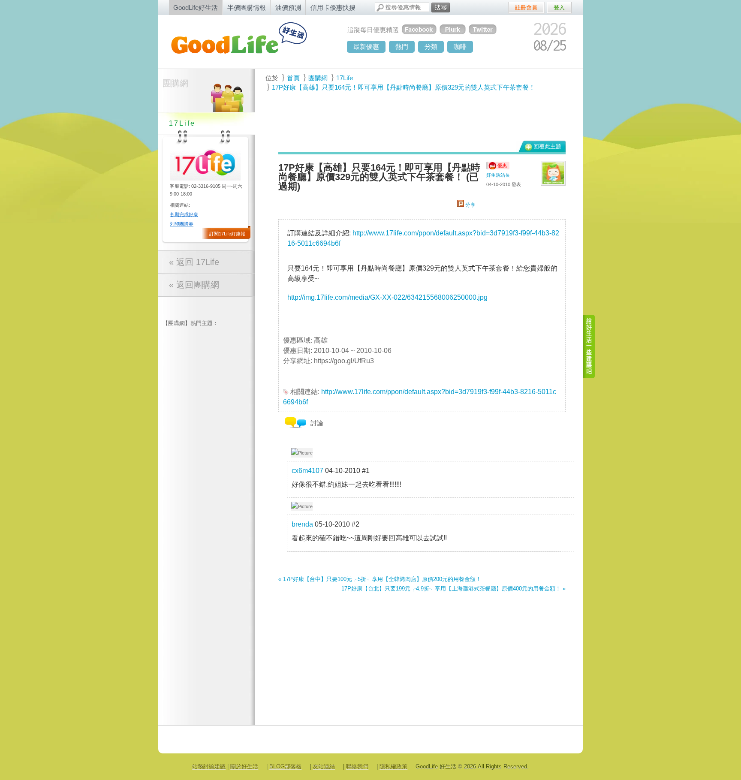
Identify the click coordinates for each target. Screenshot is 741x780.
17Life (344, 77)
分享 (470, 205)
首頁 (293, 77)
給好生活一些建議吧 (589, 346)
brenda (302, 524)
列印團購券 (181, 223)
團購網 (175, 83)
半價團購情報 (246, 7)
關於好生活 (244, 766)
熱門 (401, 46)
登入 (559, 7)
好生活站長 (498, 175)
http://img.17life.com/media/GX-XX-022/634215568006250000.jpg (387, 297)
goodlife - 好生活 (248, 41)
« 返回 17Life (194, 262)
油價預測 (288, 7)
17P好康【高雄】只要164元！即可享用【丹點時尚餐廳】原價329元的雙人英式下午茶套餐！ (403, 87)
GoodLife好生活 (195, 7)
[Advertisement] (417, 116)
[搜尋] (440, 7)
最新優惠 (366, 46)
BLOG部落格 (285, 766)
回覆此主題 (547, 146)
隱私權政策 (393, 766)
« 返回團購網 (194, 284)
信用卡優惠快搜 (332, 7)
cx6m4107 (307, 470)
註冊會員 (526, 7)
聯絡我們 (357, 766)
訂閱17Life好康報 (227, 233)
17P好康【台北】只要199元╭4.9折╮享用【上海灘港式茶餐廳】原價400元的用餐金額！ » (453, 588)
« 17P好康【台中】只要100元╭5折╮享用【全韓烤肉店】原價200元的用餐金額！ (379, 579)
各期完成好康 (184, 214)
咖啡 (460, 46)
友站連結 (324, 766)
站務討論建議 (209, 766)
